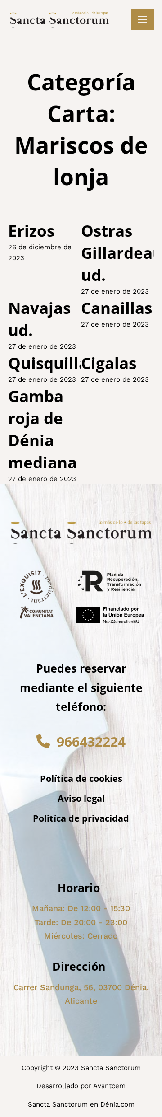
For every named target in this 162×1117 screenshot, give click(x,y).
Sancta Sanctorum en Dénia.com (81, 1104)
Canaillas (116, 307)
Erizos (31, 230)
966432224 (91, 741)
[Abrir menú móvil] (142, 19)
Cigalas (108, 363)
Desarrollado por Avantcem (81, 1086)
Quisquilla (48, 363)
